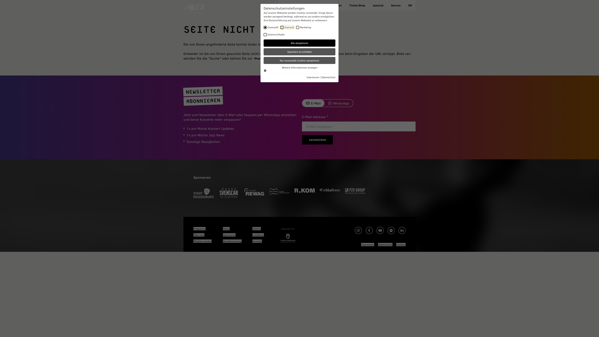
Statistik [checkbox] (289, 27)
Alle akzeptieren (299, 43)
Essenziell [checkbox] (273, 27)
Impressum (313, 77)
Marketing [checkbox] (305, 27)
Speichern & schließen (299, 51)
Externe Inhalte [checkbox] (276, 34)
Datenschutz (328, 77)
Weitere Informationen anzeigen (299, 67)
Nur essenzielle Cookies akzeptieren (299, 60)
